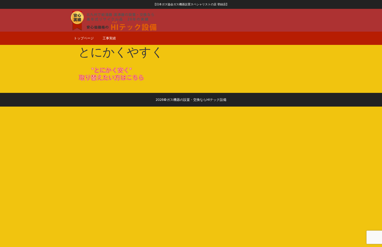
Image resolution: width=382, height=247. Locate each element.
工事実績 (109, 38)
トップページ (84, 38)
